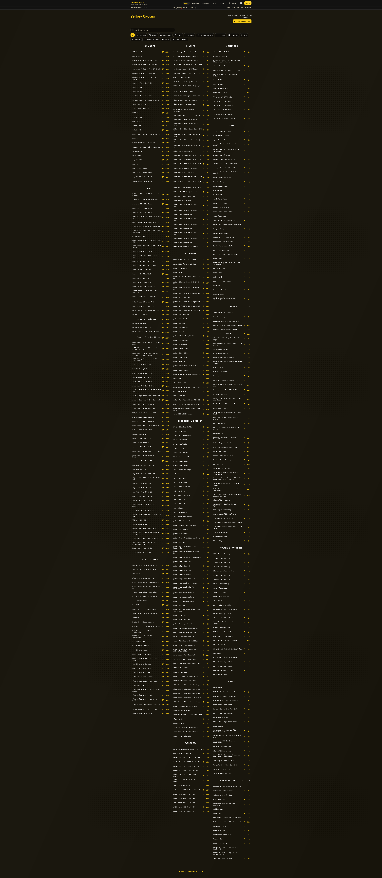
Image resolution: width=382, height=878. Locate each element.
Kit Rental (186, 3)
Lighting (191, 35)
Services (222, 3)
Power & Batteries (153, 39)
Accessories (167, 35)
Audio (167, 39)
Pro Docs (233, 3)
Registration (205, 3)
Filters (180, 35)
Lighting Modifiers (207, 35)
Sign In (248, 3)
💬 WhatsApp (198, 8)
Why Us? (214, 3)
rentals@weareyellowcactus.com (238, 8)
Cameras (143, 35)
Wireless (222, 35)
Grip (245, 35)
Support (137, 39)
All (132, 35)
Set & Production (181, 39)
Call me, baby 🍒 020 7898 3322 (182, 8)
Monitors (235, 35)
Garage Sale (195, 3)
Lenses (154, 35)
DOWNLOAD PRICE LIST (243, 21)
